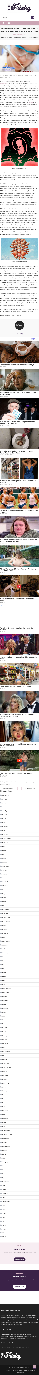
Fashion (4, 929)
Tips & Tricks (6, 1201)
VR (3, 1233)
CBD (3, 854)
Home (4, 1020)
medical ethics (13, 782)
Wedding (4, 1237)
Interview (5, 1043)
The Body (5, 1193)
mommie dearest (22, 782)
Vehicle (4, 1225)
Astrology (5, 811)
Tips (3, 1197)
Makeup (4, 1071)
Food (3, 937)
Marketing (5, 1075)
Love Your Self (6, 1067)
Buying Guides (6, 838)
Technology (5, 1189)
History (4, 1012)
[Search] (32, 17)
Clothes (4, 874)
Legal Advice (6, 1051)
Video (4, 1229)
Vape (3, 1221)
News (4, 1114)
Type (3, 1217)
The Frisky (5, 75)
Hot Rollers (5, 1028)
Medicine (5, 1079)
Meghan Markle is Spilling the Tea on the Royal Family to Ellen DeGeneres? (10, 788)
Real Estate (5, 1138)
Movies (4, 1095)
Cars (3, 846)
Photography (6, 1130)
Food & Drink (6, 941)
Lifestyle (4, 1059)
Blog (3, 830)
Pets (3, 1126)
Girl (3, 968)
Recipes (4, 1142)
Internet (4, 1039)
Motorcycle (5, 1091)
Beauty (4, 819)
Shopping (5, 1162)
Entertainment (6, 917)
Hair (3, 984)
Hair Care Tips (6, 988)
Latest (20, 1370)
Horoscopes (5, 1024)
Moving (4, 1099)
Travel (4, 1213)
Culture (4, 897)
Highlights (5, 1008)
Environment (6, 921)
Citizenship (5, 866)
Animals (4, 799)
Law (3, 1047)
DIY (3, 905)
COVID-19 (5, 886)
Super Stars (5, 1181)
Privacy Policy (20, 1372)
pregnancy (3, 83)
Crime (4, 890)
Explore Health (19, 1259)
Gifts (3, 964)
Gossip (4, 972)
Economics (5, 909)
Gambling (5, 953)
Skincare (4, 1166)
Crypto (4, 893)
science (8, 784)
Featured (5, 933)
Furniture (5, 945)
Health (4, 1004)
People (4, 1122)
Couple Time (6, 882)
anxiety (31, 102)
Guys (3, 980)
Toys (3, 1209)
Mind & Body (6, 1083)
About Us (8, 1370)
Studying (4, 1174)
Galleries (4, 949)
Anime (4, 803)
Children (4, 862)
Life (3, 1055)
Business (5, 834)
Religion (4, 1150)
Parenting (20, 75)
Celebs (4, 858)
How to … (5, 1032)
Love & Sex (5, 1063)
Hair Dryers (5, 992)
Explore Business (19, 1286)
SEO (3, 1158)
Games (4, 957)
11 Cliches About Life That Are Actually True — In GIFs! (31, 788)
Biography (5, 826)
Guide (4, 976)
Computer (5, 878)
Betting (4, 822)
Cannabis (5, 842)
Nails (3, 1106)
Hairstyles (5, 1000)
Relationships (28, 75)
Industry (4, 1035)
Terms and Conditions (29, 1370)
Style (3, 1177)
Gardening (5, 961)
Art (3, 807)
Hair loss (4, 996)
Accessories (5, 795)
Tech (3, 1185)
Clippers (4, 870)
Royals (4, 1154)
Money (4, 1087)
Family (4, 925)
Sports (4, 1170)
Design (4, 901)
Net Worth (5, 1110)
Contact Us (15, 1370)
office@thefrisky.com (10, 1343)
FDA (7, 782)
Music (4, 1103)
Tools (3, 1205)
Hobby (4, 1016)
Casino (4, 850)
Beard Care (5, 815)
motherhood (30, 782)
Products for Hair (7, 1134)
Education (5, 913)
